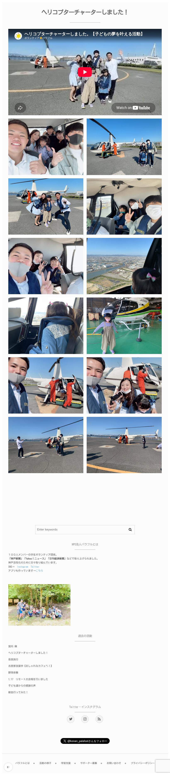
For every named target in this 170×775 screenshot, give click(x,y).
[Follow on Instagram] (85, 719)
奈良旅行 (13, 659)
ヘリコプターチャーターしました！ (28, 653)
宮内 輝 (12, 646)
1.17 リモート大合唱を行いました (28, 679)
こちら (39, 570)
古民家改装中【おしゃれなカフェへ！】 (30, 666)
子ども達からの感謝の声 (22, 685)
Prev (15, 510)
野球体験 (13, 672)
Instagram (22, 567)
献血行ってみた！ (18, 692)
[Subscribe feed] (99, 719)
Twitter (35, 567)
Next (87, 510)
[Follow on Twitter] (70, 719)
